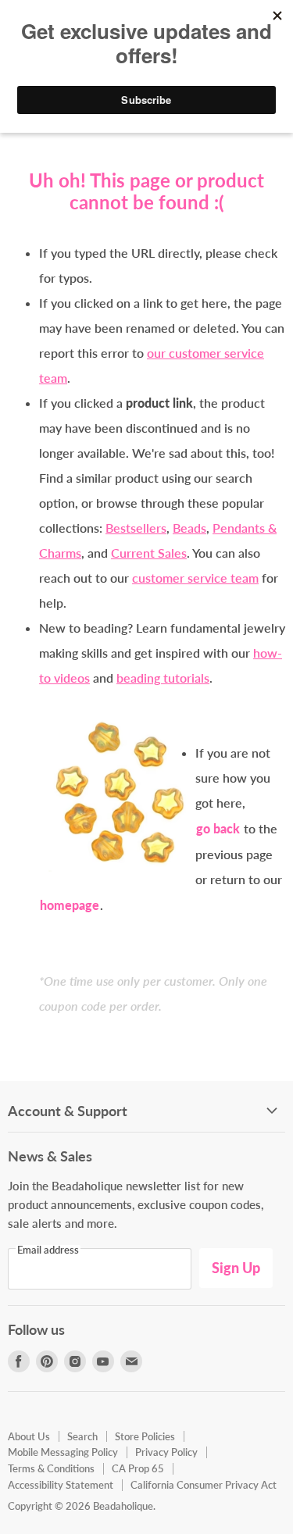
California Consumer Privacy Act (203, 1485)
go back (218, 828)
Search (82, 1436)
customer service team (195, 577)
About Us (29, 1436)
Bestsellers (135, 527)
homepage (69, 904)
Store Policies (145, 1436)
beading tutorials (162, 677)
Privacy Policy (166, 1452)
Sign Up (236, 1267)
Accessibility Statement (60, 1485)
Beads (189, 527)
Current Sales (149, 552)
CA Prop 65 (138, 1468)
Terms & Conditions (51, 1468)
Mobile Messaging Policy (63, 1452)
